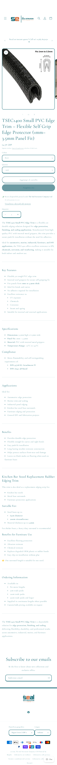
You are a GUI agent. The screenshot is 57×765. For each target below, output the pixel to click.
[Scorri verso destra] (34, 114)
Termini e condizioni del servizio (19, 759)
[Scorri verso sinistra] (23, 114)
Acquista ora (28, 187)
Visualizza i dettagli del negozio (18, 204)
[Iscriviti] (48, 678)
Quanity (5, 165)
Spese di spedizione (18, 148)
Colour (4, 153)
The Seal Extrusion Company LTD (27, 751)
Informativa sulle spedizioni (41, 759)
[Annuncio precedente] (5, 41)
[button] (5, 18)
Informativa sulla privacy (41, 755)
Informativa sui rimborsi (22, 755)
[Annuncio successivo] (52, 41)
